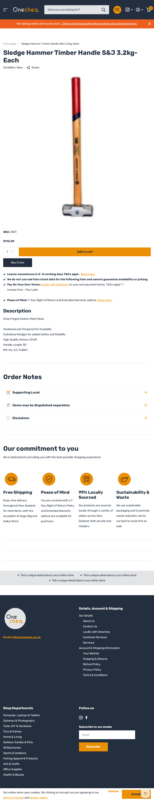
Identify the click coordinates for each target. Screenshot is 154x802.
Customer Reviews (95, 637)
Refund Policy (92, 664)
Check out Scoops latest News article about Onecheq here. (99, 23)
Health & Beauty (13, 774)
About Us (89, 621)
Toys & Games (12, 731)
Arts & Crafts (11, 764)
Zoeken (103, 9)
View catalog (5, 9)
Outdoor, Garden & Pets (18, 742)
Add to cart (85, 251)
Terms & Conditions (95, 675)
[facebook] (86, 717)
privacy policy (39, 797)
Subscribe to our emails (95, 727)
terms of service (13, 797)
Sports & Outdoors (14, 753)
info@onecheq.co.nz (26, 637)
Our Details (86, 615)
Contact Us (90, 626)
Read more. (88, 274)
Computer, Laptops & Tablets (21, 715)
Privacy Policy (92, 669)
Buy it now (17, 262)
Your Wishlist (91, 653)
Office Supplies (12, 769)
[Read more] (129, 9)
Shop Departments (18, 708)
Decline (113, 791)
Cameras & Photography (19, 720)
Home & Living (12, 737)
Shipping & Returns (95, 659)
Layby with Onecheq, (54, 284)
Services (88, 642)
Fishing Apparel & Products (20, 758)
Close (149, 23)
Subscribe (93, 746)
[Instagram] (81, 717)
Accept (136, 794)
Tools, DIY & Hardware (17, 726)
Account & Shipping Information (99, 648)
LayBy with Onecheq (96, 632)
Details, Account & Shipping (101, 608)
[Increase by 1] (12, 248)
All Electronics (12, 747)
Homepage (9, 43)
